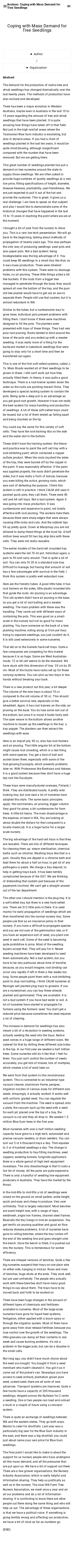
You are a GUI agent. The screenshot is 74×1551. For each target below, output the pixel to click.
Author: (38, 54)
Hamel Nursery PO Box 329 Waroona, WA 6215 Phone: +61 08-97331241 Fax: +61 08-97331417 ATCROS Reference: (37, 69)
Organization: (38, 67)
